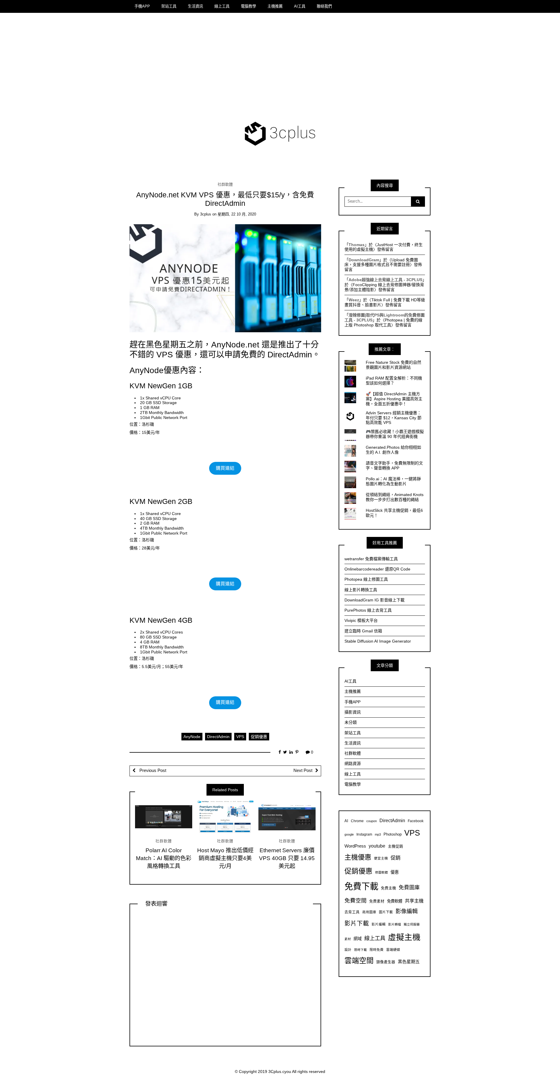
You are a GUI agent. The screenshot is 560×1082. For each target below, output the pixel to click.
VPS (240, 736)
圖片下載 (386, 912)
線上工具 (222, 6)
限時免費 (377, 949)
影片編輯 (379, 924)
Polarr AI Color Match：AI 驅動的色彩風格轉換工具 (163, 858)
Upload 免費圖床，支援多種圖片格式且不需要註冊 (381, 262)
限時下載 (360, 949)
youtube (377, 845)
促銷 (395, 858)
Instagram (364, 834)
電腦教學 (248, 6)
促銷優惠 (259, 736)
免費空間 (355, 900)
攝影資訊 (352, 712)
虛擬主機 (404, 937)
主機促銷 (395, 846)
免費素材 (376, 901)
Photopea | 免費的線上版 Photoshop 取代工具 (383, 322)
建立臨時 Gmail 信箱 (363, 631)
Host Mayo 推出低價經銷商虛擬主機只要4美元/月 (225, 858)
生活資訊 (195, 6)
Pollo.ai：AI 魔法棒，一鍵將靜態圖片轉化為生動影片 (393, 481)
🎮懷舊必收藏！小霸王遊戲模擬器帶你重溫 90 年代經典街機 (395, 434)
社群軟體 (225, 184)
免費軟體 (394, 901)
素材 (347, 939)
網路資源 (352, 763)
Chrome (357, 821)
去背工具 (352, 912)
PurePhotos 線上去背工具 (368, 610)
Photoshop (393, 834)
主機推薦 (275, 6)
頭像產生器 (385, 962)
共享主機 (414, 900)
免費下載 (361, 886)
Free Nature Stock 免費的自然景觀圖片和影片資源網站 (393, 365)
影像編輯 (407, 911)
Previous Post (152, 770)
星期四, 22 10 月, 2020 (237, 214)
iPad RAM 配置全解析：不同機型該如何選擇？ (394, 380)
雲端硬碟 (393, 949)
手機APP (142, 6)
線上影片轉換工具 (360, 589)
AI (346, 821)
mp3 (378, 834)
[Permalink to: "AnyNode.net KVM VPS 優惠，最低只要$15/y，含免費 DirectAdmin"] (225, 278)
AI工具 (299, 6)
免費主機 (388, 888)
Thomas (357, 244)
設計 (347, 949)
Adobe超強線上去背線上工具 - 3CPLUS (385, 279)
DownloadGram (364, 260)
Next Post (302, 770)
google (349, 834)
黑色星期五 (409, 961)
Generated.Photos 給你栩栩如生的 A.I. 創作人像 (393, 450)
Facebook (416, 821)
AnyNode (191, 736)
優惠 (395, 872)
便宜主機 (381, 858)
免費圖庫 (409, 887)
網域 (358, 938)
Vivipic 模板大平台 (361, 620)
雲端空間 (359, 961)
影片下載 (356, 923)
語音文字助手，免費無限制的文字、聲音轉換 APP (394, 465)
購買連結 (225, 468)
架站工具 (168, 6)
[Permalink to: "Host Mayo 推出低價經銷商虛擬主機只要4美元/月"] (225, 817)
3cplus (205, 214)
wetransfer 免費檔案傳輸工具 (371, 558)
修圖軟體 (381, 872)
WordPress (355, 845)
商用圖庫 (369, 912)
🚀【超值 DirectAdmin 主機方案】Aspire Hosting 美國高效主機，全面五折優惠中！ (394, 399)
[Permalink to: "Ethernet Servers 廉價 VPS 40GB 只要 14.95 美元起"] (287, 817)
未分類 (350, 722)
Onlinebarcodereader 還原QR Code (377, 569)
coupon (371, 821)
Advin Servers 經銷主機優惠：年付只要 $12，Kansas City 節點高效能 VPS (393, 417)
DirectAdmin (218, 736)
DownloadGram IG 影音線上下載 (374, 600)
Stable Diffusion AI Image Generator (377, 641)
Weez (354, 300)
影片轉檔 (394, 924)
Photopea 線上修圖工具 (366, 579)
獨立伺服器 (412, 924)
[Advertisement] (280, 68)
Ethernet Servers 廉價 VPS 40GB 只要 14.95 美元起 (287, 858)
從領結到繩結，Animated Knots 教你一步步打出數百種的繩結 (395, 497)
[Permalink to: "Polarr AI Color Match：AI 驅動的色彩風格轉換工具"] (163, 817)
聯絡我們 (324, 6)
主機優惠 (357, 857)
